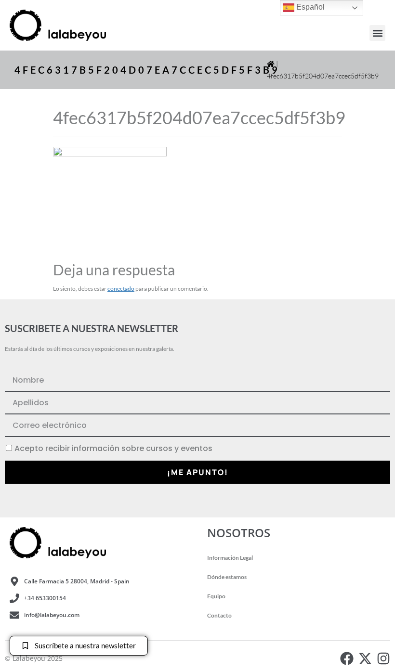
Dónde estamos (227, 576)
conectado (120, 288)
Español (309, 7)
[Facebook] (347, 658)
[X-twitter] (365, 658)
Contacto (219, 615)
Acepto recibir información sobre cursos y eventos (113, 448)
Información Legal (230, 557)
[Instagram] (383, 658)
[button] (377, 33)
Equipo (216, 596)
